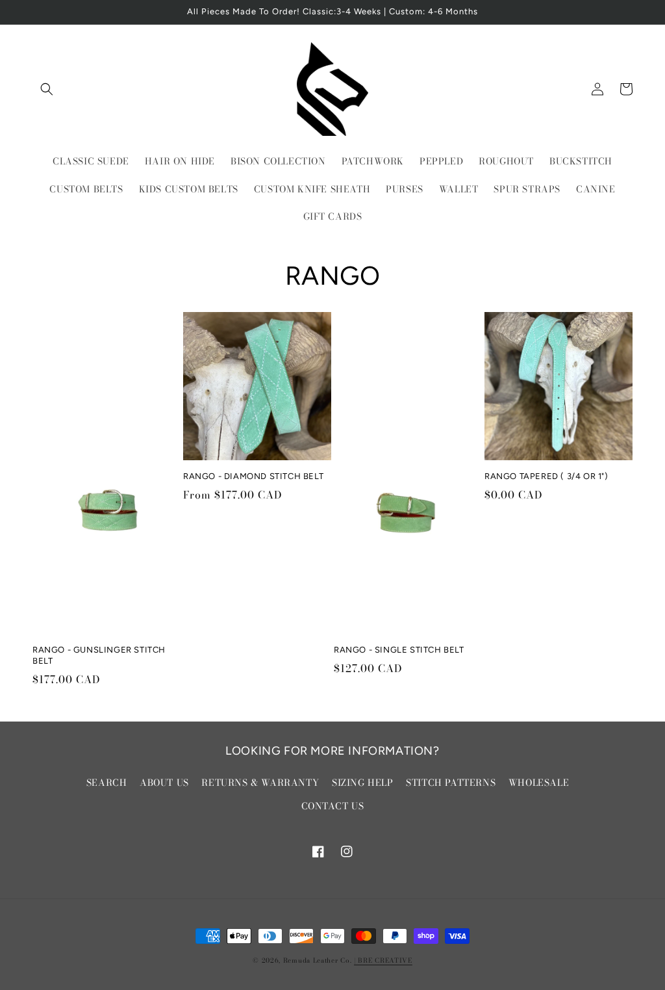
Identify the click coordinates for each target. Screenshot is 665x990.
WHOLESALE (538, 782)
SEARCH (106, 782)
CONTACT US (332, 806)
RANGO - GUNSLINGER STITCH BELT (99, 655)
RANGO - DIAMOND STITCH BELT (253, 476)
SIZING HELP (363, 782)
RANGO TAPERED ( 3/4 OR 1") (546, 476)
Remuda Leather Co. (317, 960)
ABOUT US (164, 782)
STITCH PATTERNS (451, 782)
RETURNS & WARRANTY (260, 782)
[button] (46, 89)
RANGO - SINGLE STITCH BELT (399, 650)
